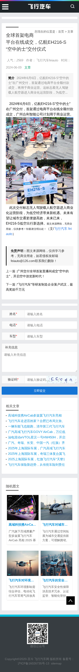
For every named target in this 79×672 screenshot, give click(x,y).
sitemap (56, 663)
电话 (13, 325)
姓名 (13, 314)
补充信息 (11, 347)
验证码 (13, 379)
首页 (61, 31)
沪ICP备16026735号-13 (33, 663)
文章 (70, 31)
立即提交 (40, 390)
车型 (13, 336)
